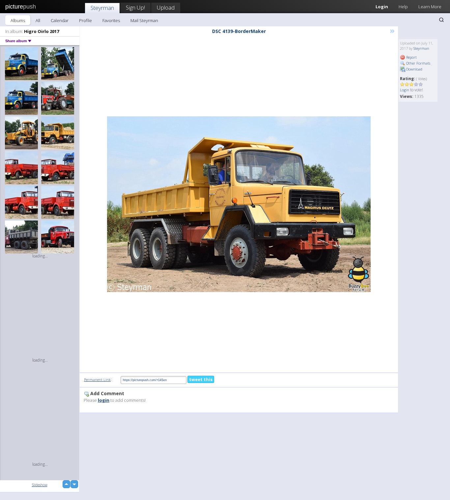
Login (382, 7)
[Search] (441, 20)
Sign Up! (135, 7)
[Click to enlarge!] (239, 204)
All (38, 20)
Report (411, 57)
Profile (85, 20)
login (103, 400)
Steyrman (102, 8)
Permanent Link (97, 379)
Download (413, 69)
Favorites (111, 20)
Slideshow (39, 484)
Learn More (429, 7)
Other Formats (417, 63)
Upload (166, 7)
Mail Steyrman (144, 20)
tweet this (200, 379)
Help (403, 7)
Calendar (60, 20)
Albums (18, 20)
